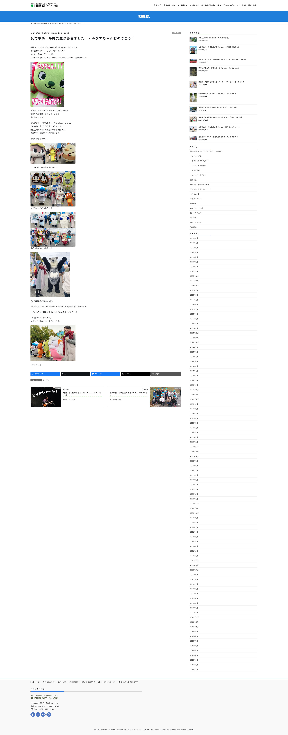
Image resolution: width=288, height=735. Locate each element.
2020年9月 (194, 575)
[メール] (38, 714)
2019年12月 (194, 617)
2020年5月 (194, 593)
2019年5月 (194, 650)
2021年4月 (194, 541)
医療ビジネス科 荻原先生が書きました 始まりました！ (218, 68)
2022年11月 (194, 451)
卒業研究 (193, 203)
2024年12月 (194, 333)
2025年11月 (194, 281)
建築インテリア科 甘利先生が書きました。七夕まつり (218, 137)
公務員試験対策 (89, 682)
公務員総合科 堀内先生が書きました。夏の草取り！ (217, 93)
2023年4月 (194, 428)
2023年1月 (194, 442)
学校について (49, 682)
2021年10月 (194, 513)
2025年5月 (194, 309)
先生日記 (176, 33)
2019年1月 (194, 669)
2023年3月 (194, 432)
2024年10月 (194, 342)
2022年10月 (194, 456)
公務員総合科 (195, 194)
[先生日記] (46, 397)
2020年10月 (194, 570)
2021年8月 (194, 522)
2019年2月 (194, 665)
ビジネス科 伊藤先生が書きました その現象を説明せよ (218, 47)
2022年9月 (194, 461)
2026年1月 (194, 271)
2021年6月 (194, 532)
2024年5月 (194, 366)
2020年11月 (194, 565)
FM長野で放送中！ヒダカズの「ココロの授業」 (207, 151)
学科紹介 (63, 682)
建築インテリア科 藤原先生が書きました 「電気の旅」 (217, 107)
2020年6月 (194, 589)
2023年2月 (194, 437)
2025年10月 (194, 285)
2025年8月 (194, 295)
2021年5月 (194, 537)
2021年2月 (194, 551)
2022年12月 (194, 447)
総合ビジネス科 (195, 222)
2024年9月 (194, 347)
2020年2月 (194, 608)
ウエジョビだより (196, 156)
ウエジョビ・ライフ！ (198, 175)
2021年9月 (194, 518)
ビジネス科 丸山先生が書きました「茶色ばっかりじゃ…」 (219, 127)
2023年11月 (194, 394)
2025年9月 (194, 290)
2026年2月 (194, 267)
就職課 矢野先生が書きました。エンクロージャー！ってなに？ (221, 82)
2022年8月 (194, 466)
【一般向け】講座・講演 (129, 682)
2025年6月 (194, 304)
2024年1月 (194, 385)
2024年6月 (194, 361)
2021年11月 (194, 508)
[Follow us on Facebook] (32, 714)
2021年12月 (194, 504)
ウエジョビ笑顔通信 (199, 165)
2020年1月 (194, 613)
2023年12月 (194, 390)
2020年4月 (194, 598)
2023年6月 (194, 418)
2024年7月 (194, 357)
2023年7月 (194, 413)
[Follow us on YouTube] (43, 714)
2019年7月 (194, 641)
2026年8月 (194, 238)
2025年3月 (194, 319)
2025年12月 (194, 276)
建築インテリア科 (196, 208)
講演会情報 (196, 170)
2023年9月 (194, 404)
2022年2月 (194, 494)
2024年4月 (194, 371)
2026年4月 (194, 257)
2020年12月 (194, 560)
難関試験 (193, 227)
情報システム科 (195, 213)
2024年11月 (194, 338)
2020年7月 (194, 584)
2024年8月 (194, 352)
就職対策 (75, 682)
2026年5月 (194, 252)
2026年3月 (194, 262)
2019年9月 (194, 631)
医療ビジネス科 (195, 199)
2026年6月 (194, 248)
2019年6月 (194, 646)
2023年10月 (194, 399)
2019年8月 (194, 636)
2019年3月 (194, 660)
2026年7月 (194, 243)
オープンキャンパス (107, 682)
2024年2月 (194, 380)
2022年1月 (194, 499)
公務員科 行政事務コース (199, 184)
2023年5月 (194, 423)
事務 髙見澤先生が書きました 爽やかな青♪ (214, 38)
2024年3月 (194, 376)
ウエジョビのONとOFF (200, 161)
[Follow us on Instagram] (48, 714)
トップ (36, 682)
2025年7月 (194, 300)
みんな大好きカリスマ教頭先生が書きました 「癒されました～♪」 (222, 59)
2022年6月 (194, 475)
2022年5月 (194, 480)
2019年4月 (194, 655)
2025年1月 (194, 328)
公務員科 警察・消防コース (200, 189)
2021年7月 (194, 527)
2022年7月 (194, 470)
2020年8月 (194, 579)
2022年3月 (194, 489)
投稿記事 (193, 218)
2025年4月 (194, 314)
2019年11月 (194, 622)
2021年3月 (194, 546)
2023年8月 (194, 409)
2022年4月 (194, 484)
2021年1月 (194, 556)
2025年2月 (194, 323)
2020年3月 (194, 603)
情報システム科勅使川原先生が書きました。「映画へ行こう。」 (220, 117)
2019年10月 (194, 627)
